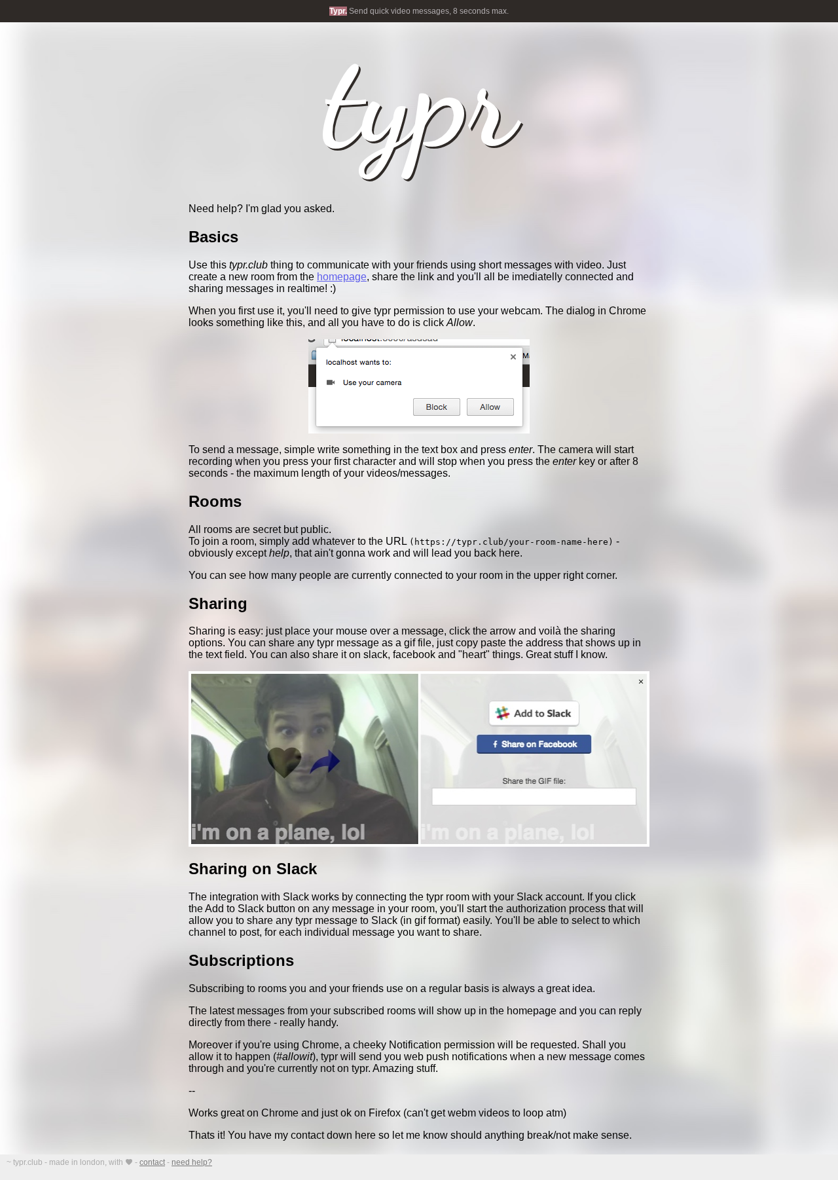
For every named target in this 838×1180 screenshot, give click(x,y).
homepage (342, 276)
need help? (192, 1162)
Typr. (338, 11)
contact (152, 1162)
